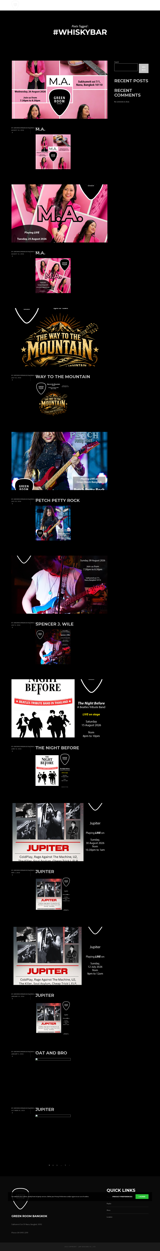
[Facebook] (142, 5)
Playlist (109, 1204)
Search (116, 62)
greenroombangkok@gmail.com (26, 128)
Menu (108, 1210)
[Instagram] (146, 5)
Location (109, 1217)
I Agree (142, 1197)
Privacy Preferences (122, 1197)
